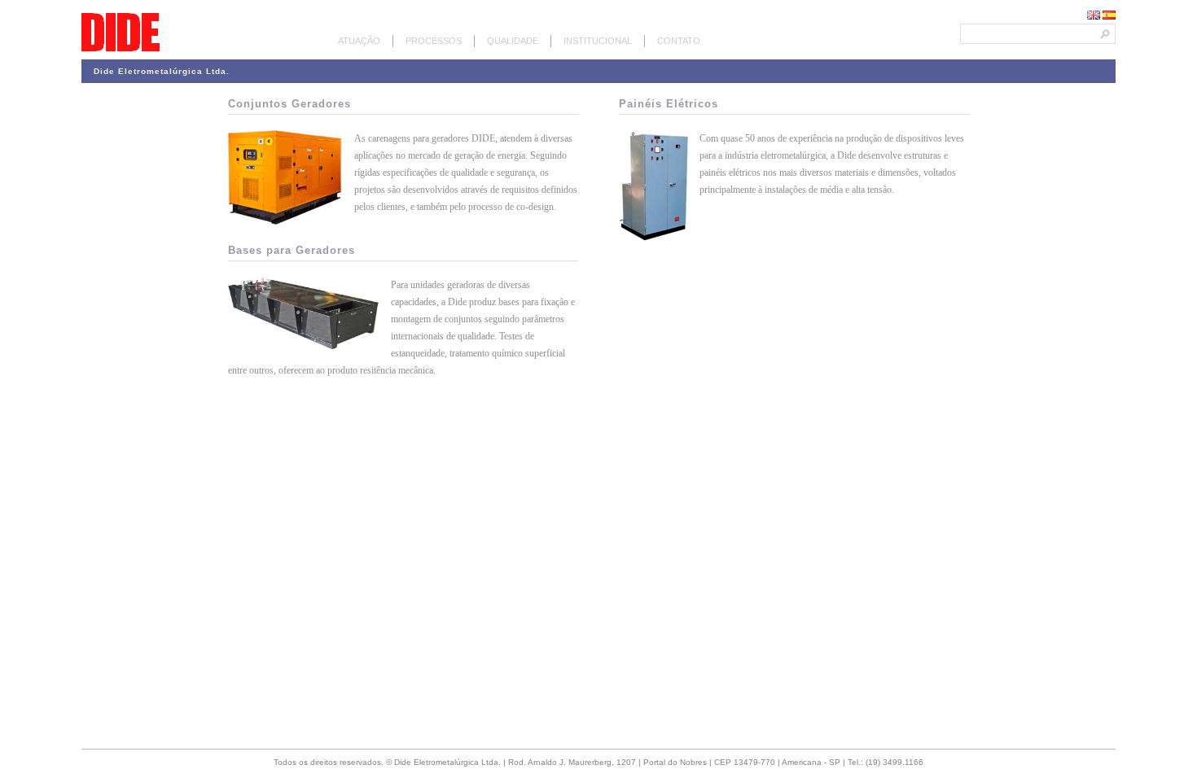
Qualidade (512, 41)
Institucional (597, 41)
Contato (678, 41)
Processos (434, 41)
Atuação (359, 41)
